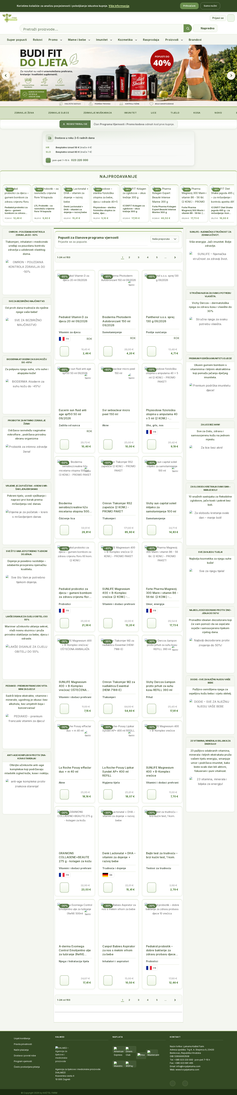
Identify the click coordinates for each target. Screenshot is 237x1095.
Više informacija (119, 5)
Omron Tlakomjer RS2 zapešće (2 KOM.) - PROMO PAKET (117, 507)
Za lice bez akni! (210, 424)
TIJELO (174, 112)
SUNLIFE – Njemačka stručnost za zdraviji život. (210, 233)
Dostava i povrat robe (25, 1055)
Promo (53, 39)
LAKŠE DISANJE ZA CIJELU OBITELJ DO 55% (27, 618)
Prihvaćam (189, 5)
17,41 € (87, 982)
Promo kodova (135, 124)
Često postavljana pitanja (27, 1067)
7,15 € (87, 710)
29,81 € (86, 532)
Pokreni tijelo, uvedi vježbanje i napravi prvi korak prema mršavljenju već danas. (26, 499)
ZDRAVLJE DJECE (58, 112)
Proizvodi (172, 39)
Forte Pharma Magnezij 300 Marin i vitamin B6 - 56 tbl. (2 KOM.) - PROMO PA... (162, 593)
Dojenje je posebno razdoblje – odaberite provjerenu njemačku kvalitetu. (26, 565)
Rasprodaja (151, 39)
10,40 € (86, 446)
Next (231, 75)
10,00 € (130, 446)
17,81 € (174, 710)
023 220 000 (79, 160)
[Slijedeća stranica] (175, 257)
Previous (6, 75)
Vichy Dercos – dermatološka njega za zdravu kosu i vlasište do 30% (210, 307)
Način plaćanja (21, 1050)
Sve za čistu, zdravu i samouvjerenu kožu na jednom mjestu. (210, 435)
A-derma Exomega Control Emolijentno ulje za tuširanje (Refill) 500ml (75, 950)
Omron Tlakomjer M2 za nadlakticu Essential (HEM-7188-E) (118, 686)
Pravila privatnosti (23, 1044)
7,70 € (174, 796)
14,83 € (173, 532)
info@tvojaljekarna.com (188, 1066)
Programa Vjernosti (112, 124)
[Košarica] (231, 18)
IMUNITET (130, 112)
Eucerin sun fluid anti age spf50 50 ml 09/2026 (72, 414)
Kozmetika (125, 39)
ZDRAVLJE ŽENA (24, 112)
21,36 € (86, 625)
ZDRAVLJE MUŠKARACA (97, 112)
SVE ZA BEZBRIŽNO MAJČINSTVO (27, 301)
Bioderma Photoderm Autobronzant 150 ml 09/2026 (116, 321)
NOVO (218, 112)
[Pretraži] (188, 28)
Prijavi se (218, 17)
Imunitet (102, 39)
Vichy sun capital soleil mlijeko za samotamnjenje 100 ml (161, 507)
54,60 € (130, 710)
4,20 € (130, 353)
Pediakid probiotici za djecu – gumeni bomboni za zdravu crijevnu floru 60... (75, 593)
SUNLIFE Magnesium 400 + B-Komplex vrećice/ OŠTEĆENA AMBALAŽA (73, 686)
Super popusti (17, 39)
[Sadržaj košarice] (64, 351)
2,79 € (174, 889)
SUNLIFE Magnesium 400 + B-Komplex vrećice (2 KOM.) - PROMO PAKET (116, 593)
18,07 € (130, 796)
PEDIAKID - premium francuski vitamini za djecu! (27, 687)
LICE (153, 112)
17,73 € (174, 625)
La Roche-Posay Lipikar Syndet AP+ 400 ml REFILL (118, 771)
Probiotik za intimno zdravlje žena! (27, 422)
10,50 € (130, 982)
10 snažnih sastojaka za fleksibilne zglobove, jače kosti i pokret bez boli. (210, 500)
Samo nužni (210, 5)
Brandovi (195, 39)
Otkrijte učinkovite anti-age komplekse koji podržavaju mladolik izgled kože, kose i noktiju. (27, 769)
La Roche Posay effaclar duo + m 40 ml (75, 769)
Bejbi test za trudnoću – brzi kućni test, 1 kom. (161, 855)
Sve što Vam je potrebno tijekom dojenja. (26, 553)
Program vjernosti (23, 1061)
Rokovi (37, 39)
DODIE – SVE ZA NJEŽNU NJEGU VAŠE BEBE (210, 681)
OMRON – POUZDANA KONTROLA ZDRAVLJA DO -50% (27, 233)
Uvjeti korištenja (22, 1038)
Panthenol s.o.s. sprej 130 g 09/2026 (160, 319)
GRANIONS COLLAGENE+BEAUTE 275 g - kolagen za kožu (75, 857)
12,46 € (173, 982)
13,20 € (130, 625)
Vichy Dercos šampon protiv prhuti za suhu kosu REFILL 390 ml (160, 686)
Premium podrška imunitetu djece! (210, 358)
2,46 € (87, 353)
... (165, 257)
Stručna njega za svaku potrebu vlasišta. (210, 294)
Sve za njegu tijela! (210, 552)
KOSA (196, 112)
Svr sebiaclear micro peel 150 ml (116, 412)
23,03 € (86, 889)
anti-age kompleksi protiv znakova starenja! (26, 757)
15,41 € (130, 889)
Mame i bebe (77, 39)
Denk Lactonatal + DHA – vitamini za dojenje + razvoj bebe (119, 857)
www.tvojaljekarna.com (187, 1069)
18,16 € (86, 796)
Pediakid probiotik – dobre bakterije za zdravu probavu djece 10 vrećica (161, 950)
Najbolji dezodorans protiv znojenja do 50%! (210, 611)
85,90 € (130, 532)
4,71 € (174, 353)
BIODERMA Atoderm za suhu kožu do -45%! (27, 361)
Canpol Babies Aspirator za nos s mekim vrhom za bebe (118, 950)
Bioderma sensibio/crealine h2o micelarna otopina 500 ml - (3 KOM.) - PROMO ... (74, 507)
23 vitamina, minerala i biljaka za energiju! (210, 742)
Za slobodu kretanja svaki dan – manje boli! (210, 488)
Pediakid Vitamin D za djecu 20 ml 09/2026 (73, 319)
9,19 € (174, 446)
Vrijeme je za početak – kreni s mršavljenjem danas (27, 487)
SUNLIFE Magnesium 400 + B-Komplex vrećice (160, 771)
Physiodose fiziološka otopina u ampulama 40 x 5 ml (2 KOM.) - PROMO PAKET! (161, 414)
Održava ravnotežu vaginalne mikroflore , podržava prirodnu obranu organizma (26, 434)
